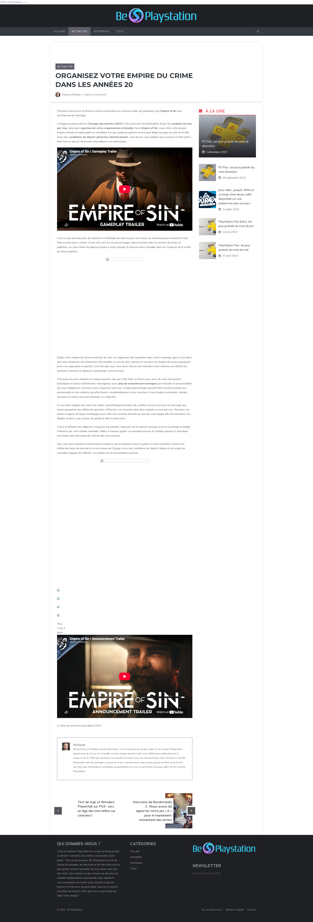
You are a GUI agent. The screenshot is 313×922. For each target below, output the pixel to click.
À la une (59, 31)
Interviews (101, 31)
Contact (251, 909)
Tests (120, 31)
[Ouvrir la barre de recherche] (257, 31)
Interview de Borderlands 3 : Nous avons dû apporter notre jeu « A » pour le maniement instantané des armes (152, 811)
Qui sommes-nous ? (212, 909)
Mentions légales (235, 909)
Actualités (79, 31)
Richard (76, 94)
